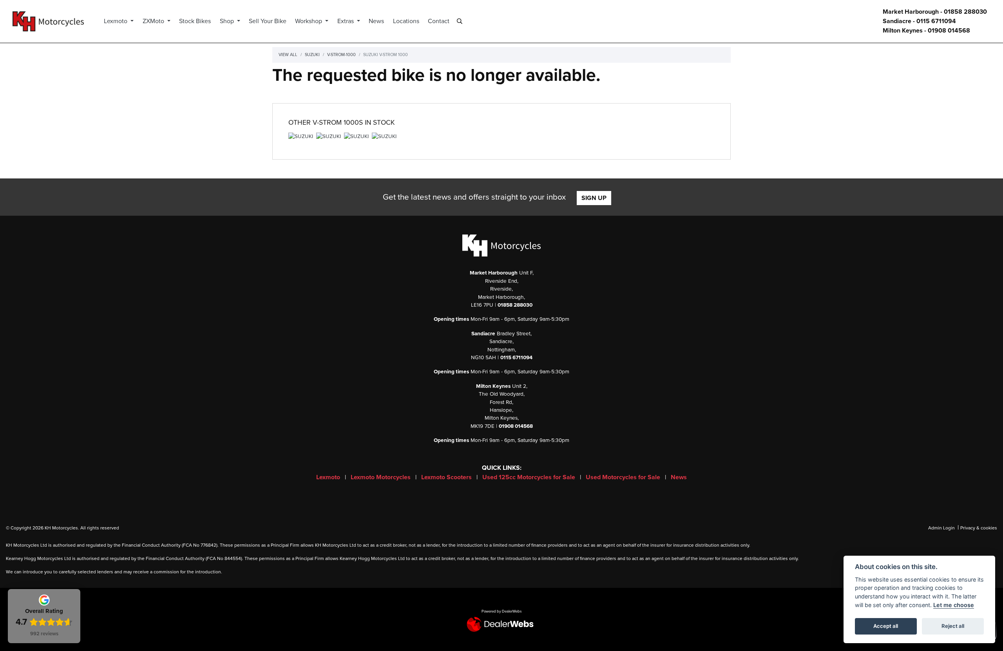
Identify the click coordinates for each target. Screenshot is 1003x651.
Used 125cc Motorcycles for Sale (529, 477)
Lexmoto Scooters (447, 477)
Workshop (309, 21)
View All (288, 54)
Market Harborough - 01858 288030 (935, 12)
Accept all (885, 626)
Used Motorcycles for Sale (624, 477)
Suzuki (312, 54)
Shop (227, 21)
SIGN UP (594, 198)
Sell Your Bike (267, 21)
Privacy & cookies (978, 528)
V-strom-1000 (341, 54)
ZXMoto (154, 21)
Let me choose (953, 605)
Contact (438, 21)
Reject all (952, 626)
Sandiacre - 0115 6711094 (919, 21)
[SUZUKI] (300, 138)
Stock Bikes (195, 21)
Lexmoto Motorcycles (381, 477)
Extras (346, 21)
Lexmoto (116, 21)
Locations (406, 21)
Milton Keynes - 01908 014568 (926, 31)
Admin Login (941, 528)
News (376, 21)
